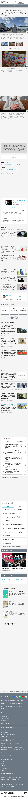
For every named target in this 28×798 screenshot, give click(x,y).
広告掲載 (3, 779)
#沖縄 (17, 164)
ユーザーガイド (4, 768)
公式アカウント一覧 (16, 777)
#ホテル (22, 579)
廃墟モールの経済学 (10, 513)
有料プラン (3, 763)
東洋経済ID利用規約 (19, 784)
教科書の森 (3, 752)
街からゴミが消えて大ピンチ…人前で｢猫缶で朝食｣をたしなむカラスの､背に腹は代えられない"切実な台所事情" (8, 408)
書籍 (19, 703)
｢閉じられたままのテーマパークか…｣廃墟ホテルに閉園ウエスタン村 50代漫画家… (13, 471)
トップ (2, 6)
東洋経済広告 (4, 749)
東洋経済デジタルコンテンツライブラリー (10, 734)
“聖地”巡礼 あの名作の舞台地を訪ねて (14, 524)
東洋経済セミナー (18, 747)
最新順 (7, 6)
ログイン (21, 2)
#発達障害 (9, 164)
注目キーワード (6, 575)
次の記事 (22, 210)
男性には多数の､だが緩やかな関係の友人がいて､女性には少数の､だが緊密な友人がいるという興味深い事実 (8, 385)
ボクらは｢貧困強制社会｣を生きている (19, 201)
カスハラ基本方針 (5, 786)
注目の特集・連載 (7, 550)
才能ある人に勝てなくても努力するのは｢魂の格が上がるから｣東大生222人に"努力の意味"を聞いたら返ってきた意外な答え (8, 375)
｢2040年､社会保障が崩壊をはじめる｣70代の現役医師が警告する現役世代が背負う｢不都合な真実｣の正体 (8, 396)
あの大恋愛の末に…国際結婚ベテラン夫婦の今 (15, 528)
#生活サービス (12, 169)
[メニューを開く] (26, 2)
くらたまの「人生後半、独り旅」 (13, 517)
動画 (23, 6)
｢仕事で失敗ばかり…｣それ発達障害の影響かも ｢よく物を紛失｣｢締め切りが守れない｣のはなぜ (8, 272)
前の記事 (5, 218)
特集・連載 (13, 6)
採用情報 (9, 777)
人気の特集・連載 (7, 503)
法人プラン (3, 765)
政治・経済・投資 (10, 706)
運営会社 (3, 777)
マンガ (2, 703)
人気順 (19, 6)
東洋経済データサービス (6, 747)
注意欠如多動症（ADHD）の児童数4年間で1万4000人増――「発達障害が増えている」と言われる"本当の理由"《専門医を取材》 (8, 249)
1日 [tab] (8, 506)
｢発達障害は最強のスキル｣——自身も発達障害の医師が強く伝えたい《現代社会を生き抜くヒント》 (8, 258)
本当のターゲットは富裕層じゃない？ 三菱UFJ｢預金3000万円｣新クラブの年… (13, 465)
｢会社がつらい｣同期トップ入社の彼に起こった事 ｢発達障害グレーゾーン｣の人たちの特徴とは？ (8, 234)
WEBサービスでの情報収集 (13, 779)
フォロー (14, 207)
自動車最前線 (8, 543)
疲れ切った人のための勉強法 (16, 591)
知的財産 (15, 782)
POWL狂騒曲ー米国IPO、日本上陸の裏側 (13, 568)
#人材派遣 (3, 169)
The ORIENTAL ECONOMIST (7, 727)
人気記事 (5, 438)
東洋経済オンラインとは (6, 759)
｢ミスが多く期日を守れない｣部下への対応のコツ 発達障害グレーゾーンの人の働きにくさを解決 (8, 280)
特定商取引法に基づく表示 (7, 784)
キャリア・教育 (19, 706)
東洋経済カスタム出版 (19, 749)
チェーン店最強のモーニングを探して (14, 532)
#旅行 (3, 581)
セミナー (7, 703)
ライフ (7, 691)
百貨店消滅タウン (9, 520)
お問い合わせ (14, 786)
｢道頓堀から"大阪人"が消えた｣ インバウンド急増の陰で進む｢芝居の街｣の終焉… (13, 459)
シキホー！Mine (4, 736)
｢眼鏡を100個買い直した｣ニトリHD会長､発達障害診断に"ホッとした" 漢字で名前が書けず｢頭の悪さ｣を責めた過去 (8, 287)
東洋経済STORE (4, 732)
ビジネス (3, 706)
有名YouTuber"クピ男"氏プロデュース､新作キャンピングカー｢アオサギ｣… (13, 452)
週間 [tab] (20, 506)
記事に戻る (2, 13)
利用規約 (3, 770)
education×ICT (4, 716)
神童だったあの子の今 (10, 539)
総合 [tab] (8, 441)
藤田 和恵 (8, 295)
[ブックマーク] (12, 317)
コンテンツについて (5, 761)
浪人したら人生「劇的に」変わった (13, 509)
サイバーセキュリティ (6, 718)
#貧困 (2, 164)
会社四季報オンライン (6, 730)
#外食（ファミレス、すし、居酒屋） (11, 579)
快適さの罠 (12, 602)
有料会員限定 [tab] (20, 441)
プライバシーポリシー (6, 782)
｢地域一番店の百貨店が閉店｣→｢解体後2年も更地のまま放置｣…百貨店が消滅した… (13, 446)
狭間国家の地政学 (13, 612)
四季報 (14, 703)
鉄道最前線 (8, 535)
